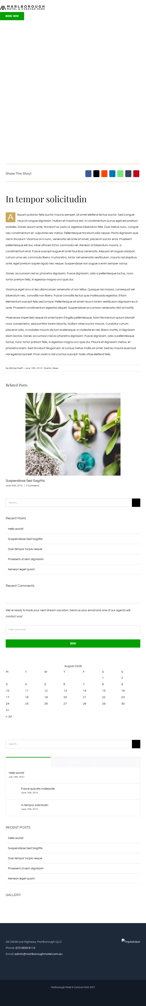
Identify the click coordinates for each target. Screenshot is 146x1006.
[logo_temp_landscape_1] (22, 6)
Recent (73, 762)
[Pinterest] (136, 173)
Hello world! (16, 528)
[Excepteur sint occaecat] (39, 906)
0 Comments (32, 485)
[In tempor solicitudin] (14, 806)
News (55, 368)
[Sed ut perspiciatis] (26, 906)
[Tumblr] (128, 173)
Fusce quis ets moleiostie (38, 788)
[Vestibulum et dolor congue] (80, 906)
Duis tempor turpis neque (25, 549)
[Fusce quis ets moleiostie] (14, 790)
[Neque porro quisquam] (12, 906)
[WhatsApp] (120, 173)
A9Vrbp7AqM (16, 368)
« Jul (9, 716)
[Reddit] (104, 173)
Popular (28, 762)
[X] (96, 173)
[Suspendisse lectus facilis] (53, 906)
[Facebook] (88, 173)
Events (47, 368)
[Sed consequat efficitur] (108, 906)
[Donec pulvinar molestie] (67, 906)
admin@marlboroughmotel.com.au (38, 953)
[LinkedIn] (112, 173)
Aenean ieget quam (21, 569)
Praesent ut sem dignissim (26, 559)
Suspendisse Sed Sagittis (25, 481)
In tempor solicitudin (34, 805)
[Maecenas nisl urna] (94, 906)
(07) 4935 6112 (25, 947)
